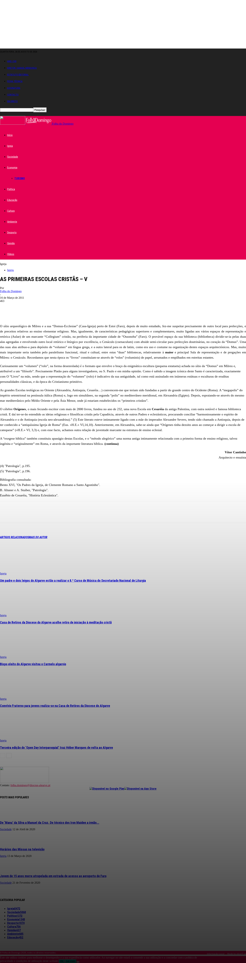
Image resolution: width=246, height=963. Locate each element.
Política (11, 189)
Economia (12, 167)
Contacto (13, 94)
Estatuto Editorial (18, 74)
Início (10, 135)
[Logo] (13, 123)
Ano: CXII (11, 61)
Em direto (12, 101)
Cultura (11, 210)
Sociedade (12, 156)
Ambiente (12, 221)
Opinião (11, 243)
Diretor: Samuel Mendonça (22, 68)
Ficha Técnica (15, 81)
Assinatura (13, 88)
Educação (12, 200)
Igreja (10, 145)
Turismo (19, 178)
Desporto (12, 232)
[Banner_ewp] (123, 317)
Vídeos (10, 254)
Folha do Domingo (11, 291)
